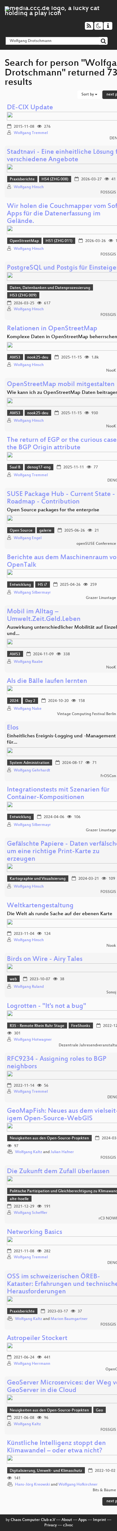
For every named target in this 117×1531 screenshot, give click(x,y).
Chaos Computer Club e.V (33, 1520)
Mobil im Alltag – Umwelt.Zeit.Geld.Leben (43, 615)
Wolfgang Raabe (28, 662)
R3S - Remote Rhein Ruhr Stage (37, 1026)
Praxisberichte (22, 179)
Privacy (50, 1525)
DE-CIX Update (30, 108)
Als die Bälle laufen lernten (47, 681)
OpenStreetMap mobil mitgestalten (61, 385)
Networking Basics (34, 1232)
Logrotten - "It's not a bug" (46, 1006)
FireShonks (80, 1026)
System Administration (29, 763)
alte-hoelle (19, 1199)
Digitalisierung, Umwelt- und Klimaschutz (46, 1471)
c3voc (68, 1525)
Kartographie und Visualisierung (38, 879)
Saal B (15, 467)
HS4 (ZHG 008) (54, 179)
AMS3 (15, 357)
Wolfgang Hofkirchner (78, 1484)
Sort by (88, 94)
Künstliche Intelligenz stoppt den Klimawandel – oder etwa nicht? (56, 1447)
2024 (14, 701)
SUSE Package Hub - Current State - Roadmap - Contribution (61, 498)
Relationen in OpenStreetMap (52, 329)
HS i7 (42, 585)
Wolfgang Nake (27, 709)
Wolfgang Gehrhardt (32, 770)
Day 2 (30, 701)
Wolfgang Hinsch (29, 187)
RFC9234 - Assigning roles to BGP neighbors (56, 1063)
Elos (12, 728)
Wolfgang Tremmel (31, 133)
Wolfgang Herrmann (32, 1364)
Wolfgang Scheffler (30, 1213)
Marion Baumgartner (69, 1319)
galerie (45, 530)
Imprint (99, 1520)
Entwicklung (20, 585)
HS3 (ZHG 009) (23, 295)
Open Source (21, 530)
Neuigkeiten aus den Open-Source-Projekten (49, 1138)
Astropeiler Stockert (37, 1339)
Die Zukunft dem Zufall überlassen (58, 1172)
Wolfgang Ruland (29, 987)
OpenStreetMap (24, 241)
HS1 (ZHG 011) (59, 241)
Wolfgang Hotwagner (33, 1040)
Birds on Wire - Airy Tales (44, 959)
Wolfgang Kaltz (28, 1152)
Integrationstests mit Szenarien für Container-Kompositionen (58, 794)
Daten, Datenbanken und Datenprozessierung (50, 288)
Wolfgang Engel (27, 538)
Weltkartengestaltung (40, 906)
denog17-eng (39, 467)
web (13, 979)
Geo (99, 1410)
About (66, 1520)
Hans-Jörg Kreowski (32, 1484)
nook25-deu (37, 357)
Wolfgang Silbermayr (32, 592)
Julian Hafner (62, 1152)
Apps (82, 1520)
